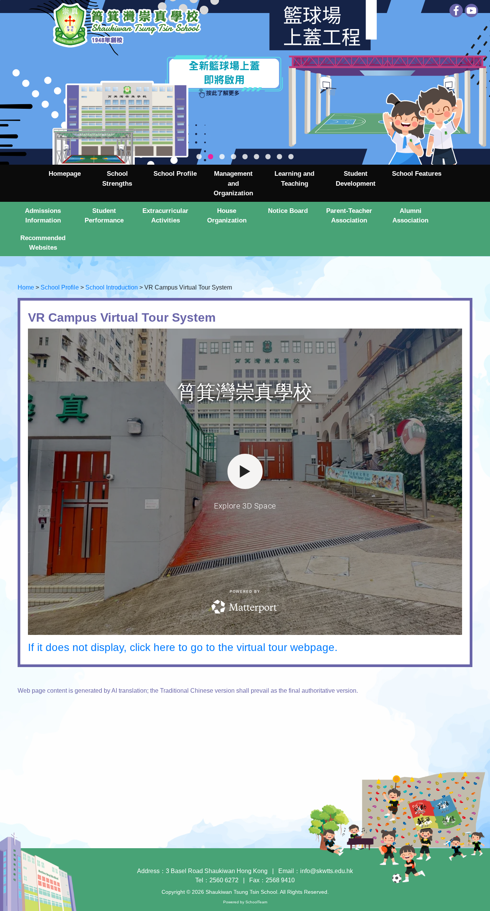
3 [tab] (222, 157)
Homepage (65, 173)
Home (26, 287)
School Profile (60, 287)
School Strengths (117, 178)
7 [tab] (268, 157)
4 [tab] (233, 157)
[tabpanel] (245, 82)
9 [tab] (291, 157)
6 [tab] (256, 157)
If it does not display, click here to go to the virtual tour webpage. (183, 647)
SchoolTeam (256, 902)
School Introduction (111, 287)
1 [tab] (199, 157)
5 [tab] (245, 157)
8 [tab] (279, 157)
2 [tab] (210, 157)
